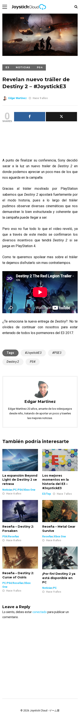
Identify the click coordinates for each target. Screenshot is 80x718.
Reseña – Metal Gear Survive (58, 529)
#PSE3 (56, 352)
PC (15, 489)
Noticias (23, 67)
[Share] (29, 116)
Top (48, 493)
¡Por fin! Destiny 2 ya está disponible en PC (58, 578)
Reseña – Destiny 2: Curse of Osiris (18, 575)
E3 (7, 67)
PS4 (40, 67)
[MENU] (4, 6)
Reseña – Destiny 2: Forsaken (18, 529)
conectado (39, 612)
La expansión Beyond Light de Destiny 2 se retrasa (19, 480)
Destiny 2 (13, 361)
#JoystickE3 (33, 352)
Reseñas (13, 536)
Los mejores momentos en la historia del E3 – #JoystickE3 (55, 482)
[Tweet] (61, 116)
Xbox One (29, 489)
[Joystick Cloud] (29, 12)
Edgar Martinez (17, 98)
